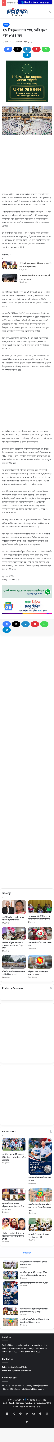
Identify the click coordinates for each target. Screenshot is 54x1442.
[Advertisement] (27, 165)
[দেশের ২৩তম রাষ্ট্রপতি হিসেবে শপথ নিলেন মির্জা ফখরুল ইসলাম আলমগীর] (40, 906)
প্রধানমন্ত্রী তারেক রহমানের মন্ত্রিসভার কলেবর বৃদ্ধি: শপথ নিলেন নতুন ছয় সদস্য (13, 1206)
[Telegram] (27, 55)
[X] (17, 49)
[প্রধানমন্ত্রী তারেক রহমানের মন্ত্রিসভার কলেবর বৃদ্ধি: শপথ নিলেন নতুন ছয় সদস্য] (9, 265)
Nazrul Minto (21, 1367)
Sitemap (6, 1389)
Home (15, 1407)
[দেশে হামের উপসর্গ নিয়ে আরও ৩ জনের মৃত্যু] (40, 933)
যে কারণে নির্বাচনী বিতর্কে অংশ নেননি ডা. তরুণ (34, 1283)
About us (6, 1386)
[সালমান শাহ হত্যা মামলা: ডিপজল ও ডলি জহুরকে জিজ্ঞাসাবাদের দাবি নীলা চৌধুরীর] (13, 1224)
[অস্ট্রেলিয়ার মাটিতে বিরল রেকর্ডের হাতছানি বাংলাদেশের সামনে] (10, 1264)
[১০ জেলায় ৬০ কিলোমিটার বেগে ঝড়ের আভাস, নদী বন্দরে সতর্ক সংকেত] (9, 278)
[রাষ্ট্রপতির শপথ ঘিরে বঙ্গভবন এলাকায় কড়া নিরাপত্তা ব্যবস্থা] (14, 962)
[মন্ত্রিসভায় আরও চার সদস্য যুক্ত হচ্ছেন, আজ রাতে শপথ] (40, 962)
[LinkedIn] (27, 49)
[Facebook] (8, 49)
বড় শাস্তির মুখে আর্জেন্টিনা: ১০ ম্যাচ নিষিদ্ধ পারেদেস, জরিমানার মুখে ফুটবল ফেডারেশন (13, 1157)
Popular (27, 1252)
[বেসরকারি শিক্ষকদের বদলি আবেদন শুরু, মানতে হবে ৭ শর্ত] (40, 1224)
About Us (24, 1407)
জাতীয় (6, 25)
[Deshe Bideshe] (17, 12)
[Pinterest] (36, 49)
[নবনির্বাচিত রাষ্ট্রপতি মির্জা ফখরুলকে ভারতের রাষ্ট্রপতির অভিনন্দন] (14, 907)
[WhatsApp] (46, 49)
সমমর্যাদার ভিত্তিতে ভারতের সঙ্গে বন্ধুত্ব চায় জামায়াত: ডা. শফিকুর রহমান (12, 945)
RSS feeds (15, 1389)
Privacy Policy (32, 1386)
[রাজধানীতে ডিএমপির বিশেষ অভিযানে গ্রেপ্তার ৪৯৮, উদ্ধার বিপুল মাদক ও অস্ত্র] (40, 1195)
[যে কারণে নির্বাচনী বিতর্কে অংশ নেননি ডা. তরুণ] (40, 1156)
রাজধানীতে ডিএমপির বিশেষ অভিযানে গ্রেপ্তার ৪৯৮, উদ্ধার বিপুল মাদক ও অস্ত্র (40, 1207)
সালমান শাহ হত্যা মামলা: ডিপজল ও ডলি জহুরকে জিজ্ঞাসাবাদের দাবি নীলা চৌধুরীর (13, 1236)
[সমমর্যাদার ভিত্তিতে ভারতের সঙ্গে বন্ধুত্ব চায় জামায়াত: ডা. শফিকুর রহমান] (14, 933)
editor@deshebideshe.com (19, 1370)
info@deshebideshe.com (33, 1389)
